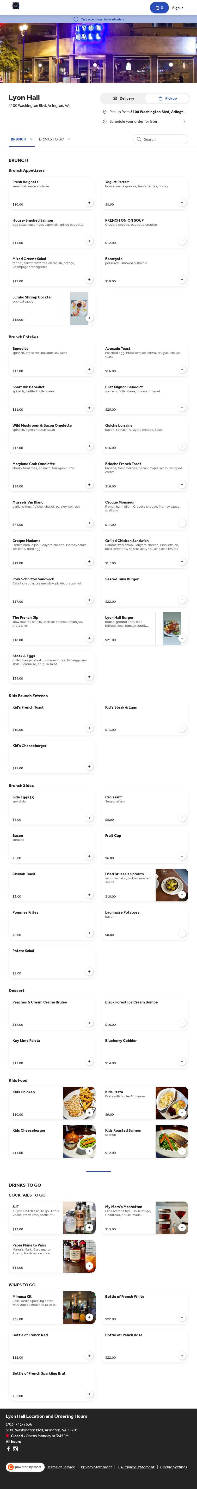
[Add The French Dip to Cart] (89, 638)
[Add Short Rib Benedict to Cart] (89, 408)
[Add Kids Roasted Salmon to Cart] (182, 1151)
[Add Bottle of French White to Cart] (182, 1317)
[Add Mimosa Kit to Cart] (89, 1317)
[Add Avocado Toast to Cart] (182, 369)
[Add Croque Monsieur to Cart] (182, 523)
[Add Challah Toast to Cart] (89, 895)
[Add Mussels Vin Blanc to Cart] (89, 523)
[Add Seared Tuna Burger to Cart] (182, 600)
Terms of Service (61, 1467)
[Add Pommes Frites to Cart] (89, 933)
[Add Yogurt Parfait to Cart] (182, 203)
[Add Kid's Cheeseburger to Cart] (89, 766)
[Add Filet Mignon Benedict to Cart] (182, 408)
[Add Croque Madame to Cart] (89, 561)
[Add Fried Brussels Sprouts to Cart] (182, 895)
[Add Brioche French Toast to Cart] (182, 484)
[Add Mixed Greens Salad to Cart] (89, 279)
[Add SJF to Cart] (89, 1227)
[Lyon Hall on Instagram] (15, 1449)
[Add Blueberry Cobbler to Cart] (182, 1061)
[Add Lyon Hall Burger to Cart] (182, 638)
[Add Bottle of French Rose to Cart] (182, 1356)
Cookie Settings (173, 1467)
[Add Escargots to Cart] (182, 279)
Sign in (178, 8)
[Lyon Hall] (16, 6)
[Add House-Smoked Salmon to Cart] (89, 241)
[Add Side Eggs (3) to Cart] (89, 818)
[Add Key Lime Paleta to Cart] (89, 1061)
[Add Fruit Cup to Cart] (182, 856)
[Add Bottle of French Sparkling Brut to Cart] (89, 1394)
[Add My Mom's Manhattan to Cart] (182, 1227)
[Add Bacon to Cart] (89, 856)
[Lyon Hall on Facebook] (9, 1449)
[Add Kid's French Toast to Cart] (89, 728)
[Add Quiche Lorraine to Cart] (182, 446)
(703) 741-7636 (19, 1424)
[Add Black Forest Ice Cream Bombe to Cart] (182, 1023)
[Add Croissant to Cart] (182, 818)
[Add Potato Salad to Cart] (89, 971)
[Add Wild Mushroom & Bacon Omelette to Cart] (89, 446)
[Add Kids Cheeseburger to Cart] (89, 1151)
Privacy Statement (96, 1467)
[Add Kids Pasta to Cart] (182, 1113)
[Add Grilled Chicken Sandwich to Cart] (182, 561)
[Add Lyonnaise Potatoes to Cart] (182, 933)
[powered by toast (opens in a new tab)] (25, 1467)
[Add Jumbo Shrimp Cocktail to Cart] (89, 318)
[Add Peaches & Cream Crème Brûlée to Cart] (89, 1023)
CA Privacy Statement (136, 1467)
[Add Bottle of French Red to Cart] (89, 1356)
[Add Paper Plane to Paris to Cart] (89, 1266)
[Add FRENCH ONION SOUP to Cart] (182, 241)
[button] (22, 139)
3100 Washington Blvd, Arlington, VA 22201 (42, 1430)
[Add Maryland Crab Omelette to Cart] (89, 484)
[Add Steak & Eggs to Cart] (89, 677)
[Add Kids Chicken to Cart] (89, 1113)
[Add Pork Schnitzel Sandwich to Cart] (89, 600)
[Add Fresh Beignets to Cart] (89, 203)
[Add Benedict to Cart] (89, 369)
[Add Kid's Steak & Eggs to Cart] (182, 728)
